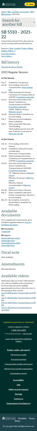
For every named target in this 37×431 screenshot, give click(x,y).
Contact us (18, 399)
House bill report (8, 245)
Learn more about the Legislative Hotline (18, 340)
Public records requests (18, 389)
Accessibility (18, 380)
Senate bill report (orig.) (10, 238)
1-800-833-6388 (27, 334)
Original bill (5, 231)
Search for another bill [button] (18, 22)
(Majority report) (15, 112)
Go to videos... (6, 56)
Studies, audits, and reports (18, 350)
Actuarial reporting (18, 359)
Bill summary (6, 14)
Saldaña (4, 51)
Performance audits (19, 355)
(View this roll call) (16, 134)
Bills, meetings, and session (18, 12)
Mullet (30, 48)
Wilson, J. (12, 51)
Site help (18, 394)
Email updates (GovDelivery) (18, 403)
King (11, 48)
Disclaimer (22, 418)
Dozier (24, 48)
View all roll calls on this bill (11, 67)
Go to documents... (8, 54)
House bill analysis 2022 (10, 243)
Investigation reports (18, 373)
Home (3, 12)
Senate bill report (8, 240)
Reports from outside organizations (18, 369)
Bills (32, 12)
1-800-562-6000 (18, 330)
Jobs (18, 385)
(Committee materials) (25, 97)
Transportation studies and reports (19, 364)
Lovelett (17, 48)
